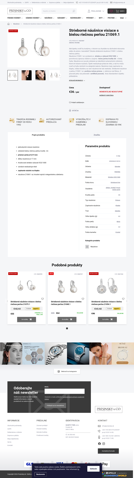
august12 (36, 308)
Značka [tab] (97, 135)
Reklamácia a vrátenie (39, 2)
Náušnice (94, 247)
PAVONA (117, 172)
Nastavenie (40, 474)
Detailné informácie (76, 80)
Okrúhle (117, 211)
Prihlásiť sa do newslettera (55, 405)
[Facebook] (99, 443)
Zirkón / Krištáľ (111, 188)
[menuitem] (15, 18)
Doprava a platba (54, 2)
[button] (67, 328)
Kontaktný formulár (108, 451)
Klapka (118, 205)
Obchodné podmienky (14, 2)
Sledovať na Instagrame (69, 371)
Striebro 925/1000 (114, 177)
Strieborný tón (115, 182)
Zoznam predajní (42, 425)
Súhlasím (93, 469)
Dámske (117, 166)
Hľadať (74, 11)
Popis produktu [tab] (38, 135)
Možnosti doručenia (106, 95)
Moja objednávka (69, 2)
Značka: (74, 42)
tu (78, 469)
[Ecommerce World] (114, 475)
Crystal (117, 232)
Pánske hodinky (42, 429)
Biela (118, 221)
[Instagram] (103, 443)
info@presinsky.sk (108, 426)
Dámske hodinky (42, 432)
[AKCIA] (67, 287)
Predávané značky (42, 435)
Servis (9, 442)
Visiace (117, 200)
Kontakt (10, 445)
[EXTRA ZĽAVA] (27, 287)
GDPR (27, 2)
